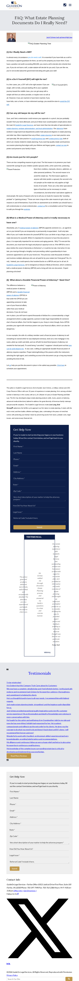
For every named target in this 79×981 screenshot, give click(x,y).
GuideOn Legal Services (24, 125)
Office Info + (18, 891)
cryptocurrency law (55, 138)
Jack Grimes (51, 37)
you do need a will (34, 57)
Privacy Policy (12, 975)
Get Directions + (30, 891)
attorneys (60, 128)
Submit (39, 527)
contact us (41, 206)
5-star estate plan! (14, 682)
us (10, 365)
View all (47, 652)
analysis (27, 209)
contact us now (61, 145)
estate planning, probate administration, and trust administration (30, 128)
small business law (38, 138)
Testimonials (39, 673)
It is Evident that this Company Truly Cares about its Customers (32, 685)
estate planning (46, 135)
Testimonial (34, 537)
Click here (60, 365)
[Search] (68, 979)
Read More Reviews (19, 756)
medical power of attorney (29, 228)
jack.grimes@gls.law (64, 37)
